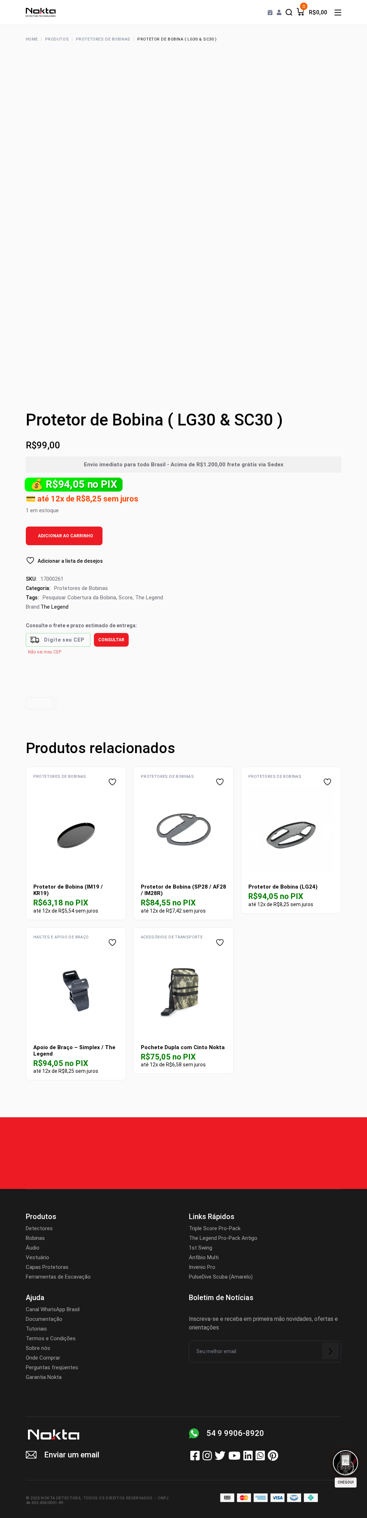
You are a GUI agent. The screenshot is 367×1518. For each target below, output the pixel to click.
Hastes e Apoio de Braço (61, 937)
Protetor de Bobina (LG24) (283, 887)
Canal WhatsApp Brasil (53, 1309)
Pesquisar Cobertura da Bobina (79, 597)
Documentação (44, 1319)
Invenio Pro (202, 1267)
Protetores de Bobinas (81, 588)
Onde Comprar (43, 1358)
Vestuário (37, 1257)
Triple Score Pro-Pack (214, 1228)
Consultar (111, 639)
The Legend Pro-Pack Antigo (223, 1238)
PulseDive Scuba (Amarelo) (221, 1277)
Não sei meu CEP (44, 652)
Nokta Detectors (61, 1498)
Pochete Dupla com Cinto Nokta (183, 1047)
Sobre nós (38, 1348)
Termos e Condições (51, 1338)
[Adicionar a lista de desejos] (113, 781)
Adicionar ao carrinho (65, 535)
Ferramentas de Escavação (58, 1277)
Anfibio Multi (204, 1257)
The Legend (149, 597)
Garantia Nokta (44, 1377)
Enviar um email (71, 1454)
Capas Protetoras (47, 1267)
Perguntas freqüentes (52, 1367)
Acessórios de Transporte (171, 937)
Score (126, 597)
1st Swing (200, 1248)
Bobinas (35, 1238)
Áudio (32, 1248)
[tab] (40, 703)
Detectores (39, 1228)
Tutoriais (36, 1329)
